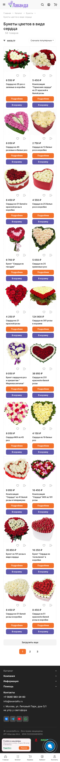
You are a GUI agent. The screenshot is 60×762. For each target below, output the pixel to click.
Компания (9, 676)
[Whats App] (26, 719)
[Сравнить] (24, 76)
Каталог (8, 670)
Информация (10, 681)
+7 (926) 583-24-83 (14, 697)
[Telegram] (13, 719)
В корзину (17, 105)
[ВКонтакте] (6, 719)
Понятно (24, 748)
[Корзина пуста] (55, 4)
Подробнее (17, 98)
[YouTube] (19, 719)
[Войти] (48, 4)
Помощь (8, 686)
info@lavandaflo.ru (13, 701)
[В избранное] (18, 76)
